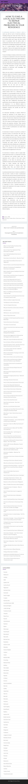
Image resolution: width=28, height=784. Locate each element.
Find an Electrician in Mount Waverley (12, 549)
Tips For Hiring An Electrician (10, 305)
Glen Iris (5, 693)
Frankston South (7, 611)
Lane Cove (6, 753)
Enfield (5, 758)
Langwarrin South (8, 735)
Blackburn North (7, 737)
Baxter (5, 626)
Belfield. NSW (7, 657)
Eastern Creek (7, 644)
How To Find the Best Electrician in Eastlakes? (14, 475)
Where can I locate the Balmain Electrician (13, 339)
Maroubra (6, 699)
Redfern (5, 711)
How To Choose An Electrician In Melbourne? (13, 530)
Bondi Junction (7, 717)
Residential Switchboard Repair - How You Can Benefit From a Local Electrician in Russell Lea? (14, 467)
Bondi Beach (6, 709)
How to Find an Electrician (9, 315)
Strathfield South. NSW (9, 603)
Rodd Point (6, 745)
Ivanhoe (5, 768)
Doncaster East (7, 719)
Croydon (5, 598)
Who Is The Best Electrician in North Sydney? (14, 484)
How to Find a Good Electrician (10, 399)
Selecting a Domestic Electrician (11, 379)
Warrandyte (6, 667)
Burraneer (6, 740)
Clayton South (7, 771)
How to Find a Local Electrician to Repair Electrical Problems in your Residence (14, 21)
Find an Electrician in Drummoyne (11, 322)
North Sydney (7, 706)
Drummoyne (6, 631)
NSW (9, 216)
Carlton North (7, 585)
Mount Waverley (7, 766)
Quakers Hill (6, 582)
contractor (13, 168)
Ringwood (6, 730)
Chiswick (5, 613)
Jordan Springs (7, 608)
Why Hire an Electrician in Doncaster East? (13, 463)
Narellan (5, 623)
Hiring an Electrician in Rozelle (10, 417)
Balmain (5, 686)
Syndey (5, 688)
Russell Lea (6, 616)
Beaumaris (6, 761)
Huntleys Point (7, 590)
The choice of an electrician (10, 324)
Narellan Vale (7, 600)
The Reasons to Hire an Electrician (11, 302)
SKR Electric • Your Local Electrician (11, 312)
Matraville (6, 636)
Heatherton (6, 722)
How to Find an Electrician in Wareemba (12, 389)
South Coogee (7, 595)
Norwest (5, 755)
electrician (6, 218)
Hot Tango (4, 1)
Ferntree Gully (7, 742)
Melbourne (6, 574)
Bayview (5, 675)
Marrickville (6, 670)
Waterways (6, 629)
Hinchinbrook (7, 621)
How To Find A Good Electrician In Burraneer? (14, 499)
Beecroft (5, 696)
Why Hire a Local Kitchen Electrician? (12, 406)
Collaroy (5, 727)
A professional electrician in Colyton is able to (14, 32)
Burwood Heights (7, 605)
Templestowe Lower (8, 774)
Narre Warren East (8, 763)
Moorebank (6, 634)
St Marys (5, 678)
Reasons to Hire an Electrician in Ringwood (13, 481)
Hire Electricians (7, 310)
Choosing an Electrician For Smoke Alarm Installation (14, 233)
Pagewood (6, 587)
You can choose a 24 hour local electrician (13, 342)
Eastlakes (6, 724)
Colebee (5, 577)
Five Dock (6, 750)
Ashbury (5, 665)
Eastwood (6, 592)
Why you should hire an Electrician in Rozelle (13, 307)
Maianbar (6, 647)
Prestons (6, 701)
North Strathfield (7, 683)
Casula (5, 655)
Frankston (6, 732)
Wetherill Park (7, 662)
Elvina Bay (6, 660)
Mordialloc (6, 642)
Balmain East (7, 639)
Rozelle (5, 618)
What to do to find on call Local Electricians (14, 227)
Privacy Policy (16, 781)
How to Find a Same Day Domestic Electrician (14, 382)
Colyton (5, 216)
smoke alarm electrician (15, 218)
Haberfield (6, 691)
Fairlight (5, 748)
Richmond (6, 704)
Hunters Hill (6, 714)
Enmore (5, 680)
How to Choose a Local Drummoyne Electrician (14, 264)
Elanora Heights (7, 649)
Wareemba (6, 673)
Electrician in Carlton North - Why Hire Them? (14, 258)
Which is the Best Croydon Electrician (12, 300)
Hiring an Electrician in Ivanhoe (11, 551)
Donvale (5, 572)
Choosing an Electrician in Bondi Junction (13, 460)
